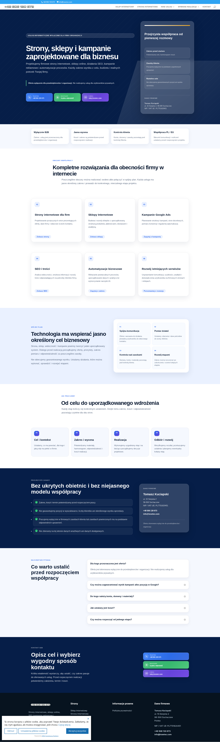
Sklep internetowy (79, 710)
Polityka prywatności (122, 710)
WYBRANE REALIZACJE (187, 7)
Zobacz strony (43, 237)
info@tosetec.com (151, 514)
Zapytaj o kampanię (152, 237)
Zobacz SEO (42, 291)
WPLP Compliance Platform (50, 736)
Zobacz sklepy (96, 237)
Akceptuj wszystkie (77, 731)
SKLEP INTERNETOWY (124, 7)
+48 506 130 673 (150, 511)
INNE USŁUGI (166, 7)
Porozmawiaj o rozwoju (154, 291)
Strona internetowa (79, 714)
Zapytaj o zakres (97, 291)
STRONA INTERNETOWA (147, 7)
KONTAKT (207, 7)
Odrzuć (10, 731)
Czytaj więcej (64, 724)
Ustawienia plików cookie (33, 731)
